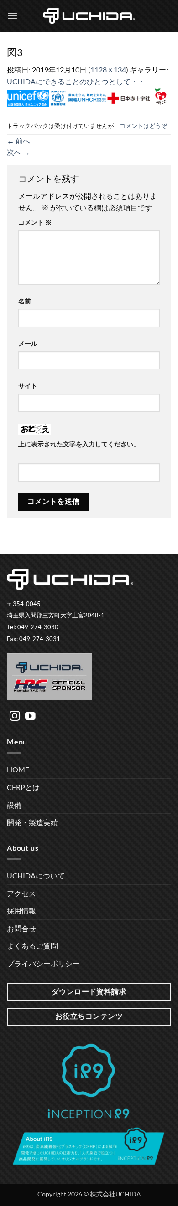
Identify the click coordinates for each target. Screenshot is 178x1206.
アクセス (21, 893)
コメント (35, 222)
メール (27, 343)
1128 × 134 (108, 69)
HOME (18, 769)
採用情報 (21, 910)
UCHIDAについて (36, 875)
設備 (14, 805)
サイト (27, 386)
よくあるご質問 (32, 945)
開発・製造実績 (32, 822)
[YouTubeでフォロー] (30, 717)
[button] (12, 16)
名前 (24, 301)
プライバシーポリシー (43, 963)
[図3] (89, 96)
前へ (18, 140)
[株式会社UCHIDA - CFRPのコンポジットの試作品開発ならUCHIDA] (89, 16)
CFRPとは (23, 787)
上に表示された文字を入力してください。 (79, 444)
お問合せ (21, 928)
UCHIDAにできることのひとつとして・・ (76, 81)
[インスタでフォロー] (15, 717)
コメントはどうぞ (143, 125)
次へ (18, 152)
